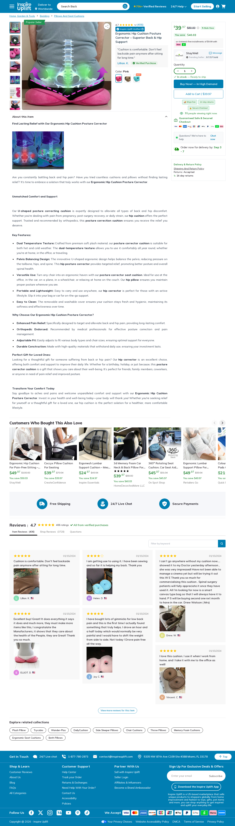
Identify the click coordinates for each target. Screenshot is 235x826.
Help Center (69, 772)
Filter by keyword (160, 543)
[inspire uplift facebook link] (31, 812)
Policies (66, 803)
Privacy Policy (215, 821)
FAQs (12, 787)
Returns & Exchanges (74, 782)
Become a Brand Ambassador (132, 787)
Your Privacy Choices (120, 821)
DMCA (176, 821)
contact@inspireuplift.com (116, 756)
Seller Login (121, 777)
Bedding (44, 16)
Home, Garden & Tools (22, 16)
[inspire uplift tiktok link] (87, 812)
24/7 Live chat (48, 756)
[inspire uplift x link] (40, 812)
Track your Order (72, 777)
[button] (198, 137)
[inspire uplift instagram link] (49, 812)
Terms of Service (194, 821)
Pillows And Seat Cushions (69, 16)
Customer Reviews (20, 772)
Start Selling (202, 6)
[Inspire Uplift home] (24, 6)
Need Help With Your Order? (79, 787)
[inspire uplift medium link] (59, 812)
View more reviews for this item (118, 710)
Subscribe (215, 776)
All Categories (17, 793)
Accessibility (69, 798)
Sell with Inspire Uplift (127, 772)
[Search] (125, 6)
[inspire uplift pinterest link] (77, 812)
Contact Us (68, 793)
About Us (15, 777)
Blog (12, 782)
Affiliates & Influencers (127, 782)
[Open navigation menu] (11, 6)
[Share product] (107, 26)
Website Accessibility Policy (152, 821)
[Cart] (223, 6)
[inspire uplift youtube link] (68, 812)
